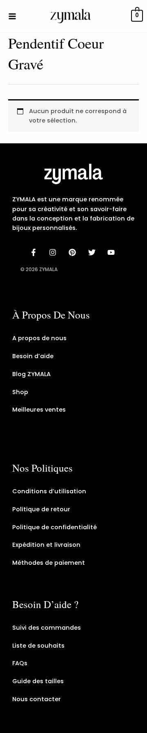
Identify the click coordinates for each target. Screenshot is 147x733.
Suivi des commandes (46, 628)
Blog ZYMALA (31, 374)
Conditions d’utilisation (49, 491)
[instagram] (54, 252)
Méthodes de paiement (48, 563)
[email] (112, 252)
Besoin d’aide (32, 356)
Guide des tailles (38, 681)
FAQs (19, 663)
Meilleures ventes (39, 409)
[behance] (73, 252)
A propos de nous (39, 338)
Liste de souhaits (38, 646)
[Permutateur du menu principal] (12, 16)
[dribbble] (93, 252)
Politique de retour (41, 509)
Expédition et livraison (46, 545)
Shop (20, 392)
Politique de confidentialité (54, 527)
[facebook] (34, 252)
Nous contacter (36, 699)
